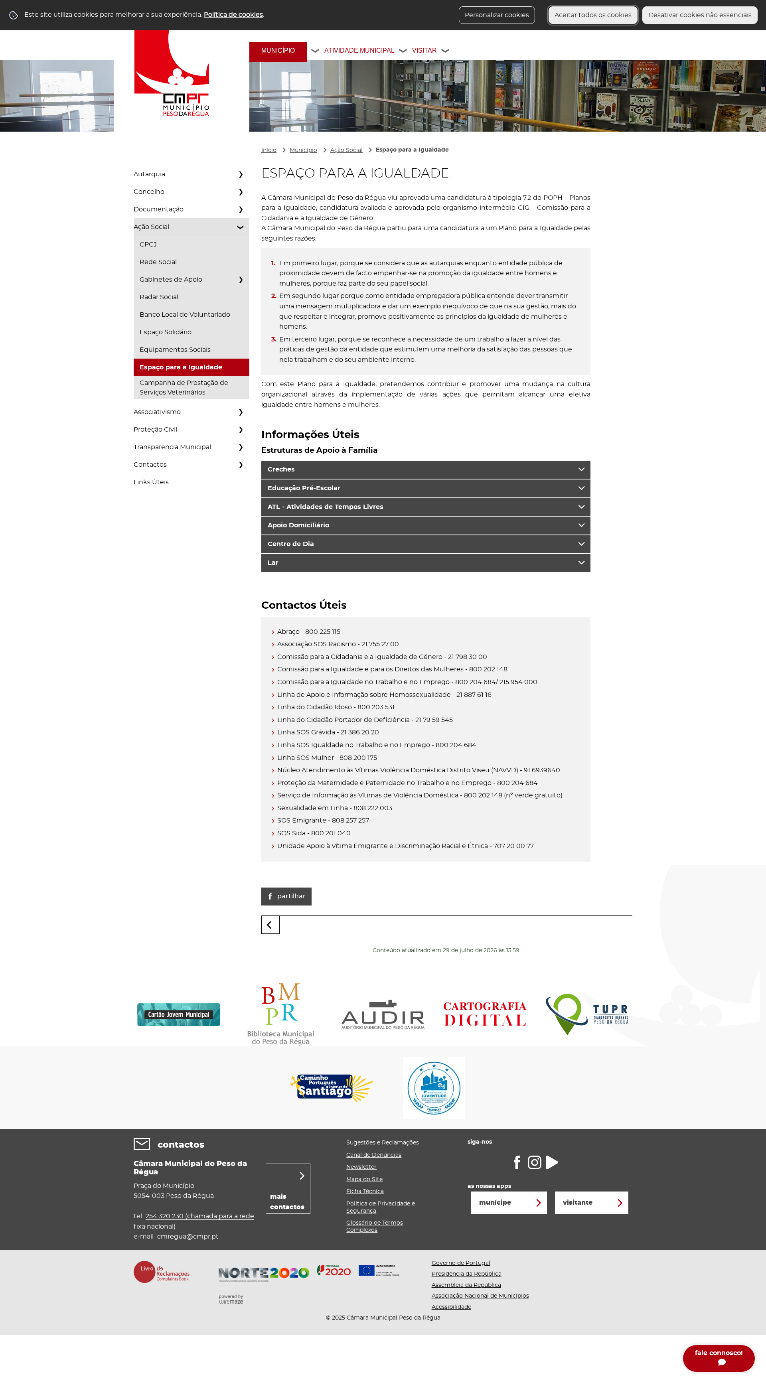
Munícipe (495, 1202)
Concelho (149, 192)
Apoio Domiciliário (298, 525)
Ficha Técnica (365, 1191)
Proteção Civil (155, 429)
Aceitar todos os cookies (593, 15)
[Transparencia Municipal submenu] (240, 447)
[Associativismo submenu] (240, 412)
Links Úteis (151, 482)
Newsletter (361, 1167)
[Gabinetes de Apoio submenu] (240, 279)
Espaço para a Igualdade (181, 367)
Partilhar (291, 896)
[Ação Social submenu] (240, 227)
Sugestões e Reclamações (382, 1143)
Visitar (424, 50)
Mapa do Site (364, 1179)
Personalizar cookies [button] (497, 15)
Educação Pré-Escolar (304, 488)
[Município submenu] (315, 52)
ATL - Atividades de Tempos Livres (325, 507)
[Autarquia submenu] (240, 174)
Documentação (159, 209)
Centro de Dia (291, 544)
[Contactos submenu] (240, 464)
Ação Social (151, 227)
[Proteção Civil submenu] (240, 429)
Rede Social (158, 262)
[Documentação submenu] (240, 209)
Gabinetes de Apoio (171, 279)
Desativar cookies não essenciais (700, 15)
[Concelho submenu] (240, 192)
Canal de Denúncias (373, 1155)
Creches (281, 469)
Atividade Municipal (359, 50)
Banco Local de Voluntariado (185, 315)
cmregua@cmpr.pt (188, 1236)
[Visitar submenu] (445, 52)
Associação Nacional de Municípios (480, 1296)
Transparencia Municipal (172, 447)
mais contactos (287, 1202)
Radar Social (159, 297)
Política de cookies (233, 15)
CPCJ (148, 244)
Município (278, 50)
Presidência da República (466, 1274)
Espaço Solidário (166, 332)
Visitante (577, 1202)
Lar (273, 563)
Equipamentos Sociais (175, 350)
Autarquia (149, 174)
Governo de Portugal (461, 1263)
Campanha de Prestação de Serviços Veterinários (184, 388)
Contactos (150, 465)
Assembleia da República (466, 1285)
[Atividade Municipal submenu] (403, 52)
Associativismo (157, 412)
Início (268, 150)
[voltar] (270, 925)
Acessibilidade (451, 1307)
